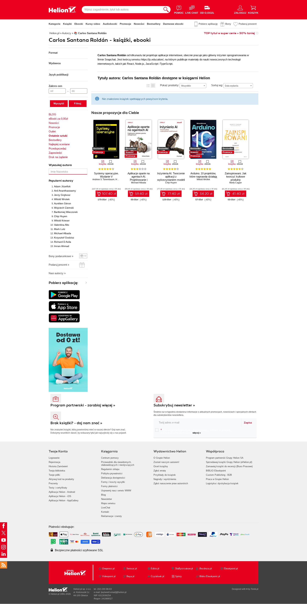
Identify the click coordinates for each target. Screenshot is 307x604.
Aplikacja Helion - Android (62, 492)
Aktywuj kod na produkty (61, 479)
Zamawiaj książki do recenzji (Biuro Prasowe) (229, 466)
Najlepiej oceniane (59, 144)
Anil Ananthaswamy (65, 190)
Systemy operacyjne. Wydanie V (106, 175)
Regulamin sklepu (110, 469)
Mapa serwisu (108, 503)
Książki (67, 23)
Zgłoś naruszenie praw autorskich (171, 483)
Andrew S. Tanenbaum (103, 179)
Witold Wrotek (62, 199)
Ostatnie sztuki (58, 135)
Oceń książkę (161, 466)
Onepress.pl (108, 568)
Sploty (178, 576)
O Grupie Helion (162, 458)
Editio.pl (155, 568)
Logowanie (54, 458)
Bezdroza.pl (206, 568)
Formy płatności (109, 486)
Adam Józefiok (62, 186)
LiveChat (105, 507)
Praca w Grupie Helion (217, 479)
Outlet (52, 131)
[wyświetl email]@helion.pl (113, 592)
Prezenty (53, 483)
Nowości (139, 23)
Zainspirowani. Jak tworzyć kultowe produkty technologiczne (235, 178)
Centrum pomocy (110, 458)
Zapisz (248, 422)
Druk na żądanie (58, 157)
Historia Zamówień (58, 466)
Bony (228, 23)
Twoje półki (54, 475)
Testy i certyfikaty (58, 487)
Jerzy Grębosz (62, 195)
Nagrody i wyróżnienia (165, 479)
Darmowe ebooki (173, 23)
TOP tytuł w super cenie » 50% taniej (229, 33)
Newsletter (106, 499)
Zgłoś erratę (160, 470)
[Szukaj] (166, 9)
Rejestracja (54, 462)
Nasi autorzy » (57, 273)
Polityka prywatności (111, 473)
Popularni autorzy (61, 180)
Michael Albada (62, 233)
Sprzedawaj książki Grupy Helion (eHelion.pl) (229, 462)
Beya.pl (130, 576)
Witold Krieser (62, 220)
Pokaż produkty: (169, 85)
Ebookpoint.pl (231, 568)
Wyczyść (58, 103)
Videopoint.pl (108, 576)
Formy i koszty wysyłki (113, 482)
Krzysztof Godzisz (64, 237)
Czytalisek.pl (157, 576)
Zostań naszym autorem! (166, 462)
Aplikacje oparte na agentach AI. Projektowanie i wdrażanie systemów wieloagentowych (138, 180)
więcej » (197, 433)
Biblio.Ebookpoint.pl (210, 576)
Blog (103, 494)
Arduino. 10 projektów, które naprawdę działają (203, 175)
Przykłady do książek (165, 475)
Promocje (125, 23)
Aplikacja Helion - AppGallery (64, 500)
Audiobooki (110, 23)
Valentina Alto (61, 224)
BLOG (52, 114)
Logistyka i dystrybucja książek (222, 483)
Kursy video (93, 23)
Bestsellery (153, 23)
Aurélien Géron (62, 203)
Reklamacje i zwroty (111, 516)
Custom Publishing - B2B (219, 475)
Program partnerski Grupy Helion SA (224, 458)
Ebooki (78, 23)
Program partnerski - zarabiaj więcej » (82, 405)
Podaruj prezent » (59, 264)
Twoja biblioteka (57, 470)
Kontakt (105, 512)
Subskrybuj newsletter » (174, 405)
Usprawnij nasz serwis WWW (116, 490)
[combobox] (193, 85)
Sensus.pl (131, 568)
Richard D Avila (62, 241)
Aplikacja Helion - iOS (60, 496)
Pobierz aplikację (208, 23)
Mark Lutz (59, 229)
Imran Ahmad (61, 246)
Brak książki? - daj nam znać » (76, 423)
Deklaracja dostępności (113, 477)
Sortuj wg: (217, 85)
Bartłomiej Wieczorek (66, 212)
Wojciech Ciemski (64, 207)
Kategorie (54, 23)
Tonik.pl (254, 589)
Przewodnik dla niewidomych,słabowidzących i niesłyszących (117, 463)
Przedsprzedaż (57, 148)
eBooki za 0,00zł (58, 118)
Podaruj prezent (248, 23)
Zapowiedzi (55, 152)
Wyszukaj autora (60, 165)
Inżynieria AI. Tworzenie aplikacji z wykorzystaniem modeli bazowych (171, 178)
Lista (148, 85)
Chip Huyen (60, 216)
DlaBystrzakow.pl (184, 568)
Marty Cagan (235, 182)
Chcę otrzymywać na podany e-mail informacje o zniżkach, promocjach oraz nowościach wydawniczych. (196, 431)
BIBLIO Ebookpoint (216, 470)
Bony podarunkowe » (61, 256)
